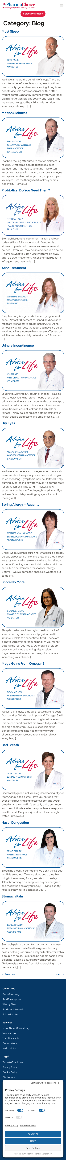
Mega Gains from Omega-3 (23, 663)
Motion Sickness (14, 113)
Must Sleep (10, 31)
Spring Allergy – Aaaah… (20, 504)
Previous (8, 974)
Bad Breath (10, 745)
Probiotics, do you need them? (26, 190)
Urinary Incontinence (18, 345)
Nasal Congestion (15, 822)
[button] (61, 6)
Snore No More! (14, 582)
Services (7, 1022)
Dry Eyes (8, 423)
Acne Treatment (14, 268)
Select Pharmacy (33, 13)
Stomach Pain (12, 896)
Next (60, 974)
